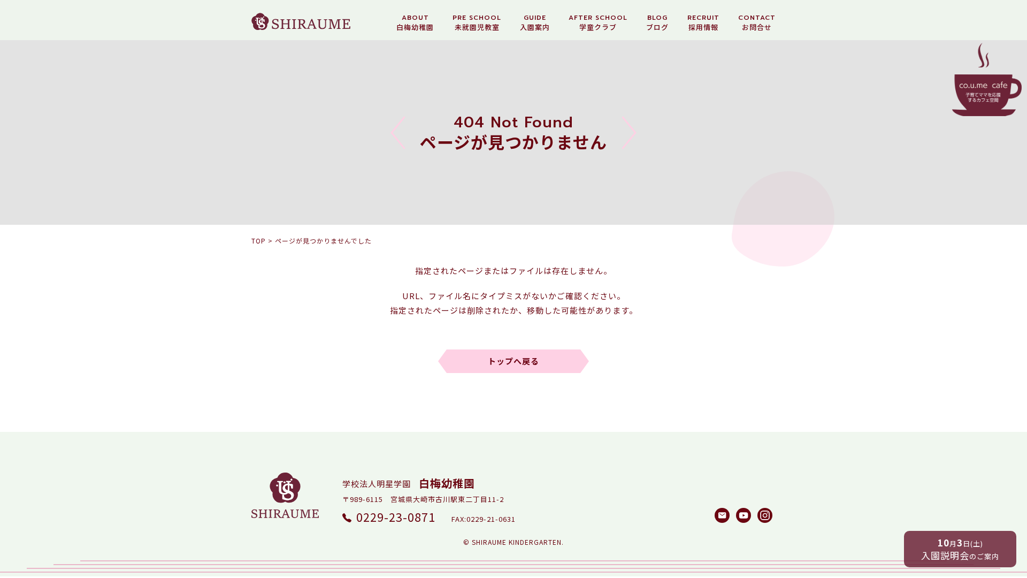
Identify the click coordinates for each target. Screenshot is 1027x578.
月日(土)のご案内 (960, 549)
